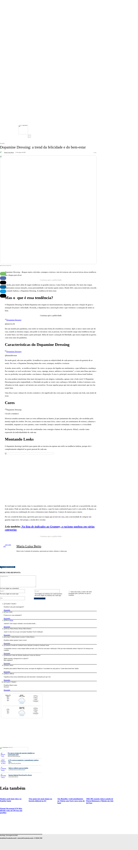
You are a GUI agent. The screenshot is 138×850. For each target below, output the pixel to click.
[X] (30, 133)
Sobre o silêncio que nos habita (18, 768)
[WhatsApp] (3, 274)
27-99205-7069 (38, 838)
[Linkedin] (3, 287)
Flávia (11, 620)
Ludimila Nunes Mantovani (17, 769)
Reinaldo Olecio (13, 777)
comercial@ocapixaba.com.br (25, 838)
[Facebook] (30, 125)
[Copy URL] (3, 296)
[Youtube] (30, 122)
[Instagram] (30, 118)
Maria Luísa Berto (9, 152)
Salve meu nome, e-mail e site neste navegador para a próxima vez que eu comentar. (80, 593)
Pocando (2, 143)
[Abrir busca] (29, 136)
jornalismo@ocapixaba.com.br (8, 838)
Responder (7, 610)
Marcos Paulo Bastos (14, 756)
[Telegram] (3, 291)
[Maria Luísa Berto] (2, 152)
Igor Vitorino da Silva (14, 763)
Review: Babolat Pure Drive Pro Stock (20, 775)
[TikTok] (30, 129)
